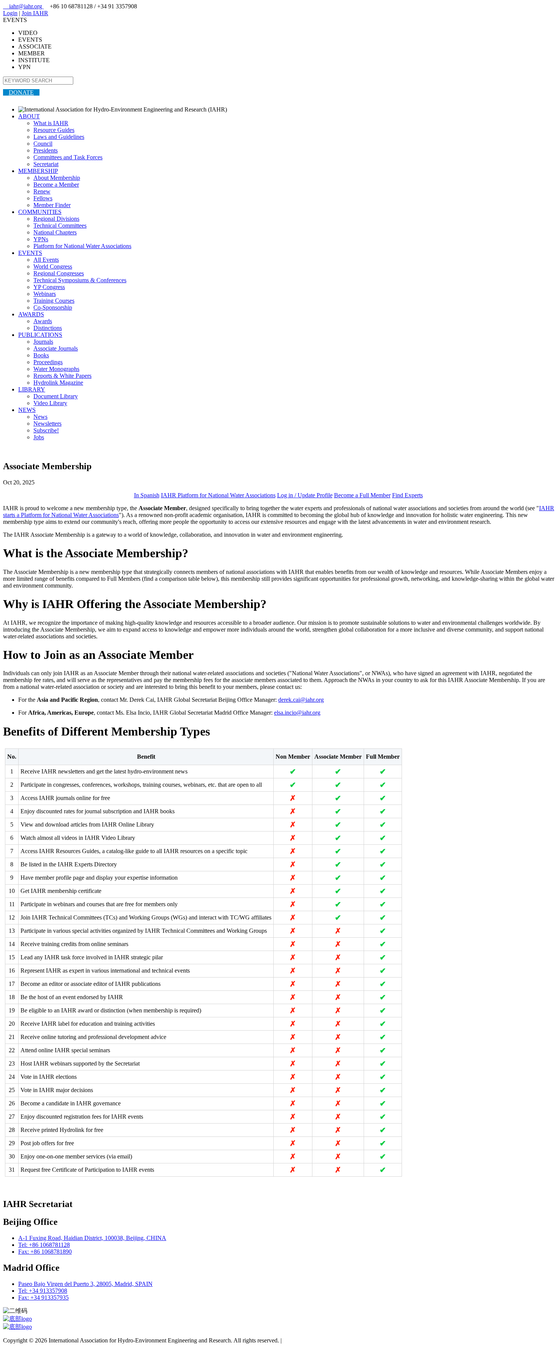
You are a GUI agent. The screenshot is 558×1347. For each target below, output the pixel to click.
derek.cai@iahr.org (301, 699)
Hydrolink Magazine (58, 382)
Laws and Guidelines (58, 137)
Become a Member (56, 184)
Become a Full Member (362, 495)
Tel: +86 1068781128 (44, 1245)
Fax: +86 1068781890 (45, 1251)
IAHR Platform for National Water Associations (218, 495)
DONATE (21, 92)
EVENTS (30, 253)
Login (10, 13)
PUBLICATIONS (40, 335)
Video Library (50, 403)
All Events (46, 259)
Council (42, 143)
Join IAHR (35, 13)
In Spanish (146, 495)
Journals (43, 341)
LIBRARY (31, 389)
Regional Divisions (56, 218)
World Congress (52, 266)
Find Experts (407, 495)
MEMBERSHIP (38, 171)
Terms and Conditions (309, 1340)
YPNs (40, 239)
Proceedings (48, 362)
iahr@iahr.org (23, 6)
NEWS (27, 410)
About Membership (56, 177)
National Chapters (55, 232)
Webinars (44, 294)
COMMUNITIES (39, 212)
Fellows (42, 198)
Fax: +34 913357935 (43, 1297)
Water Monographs (56, 369)
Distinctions (47, 328)
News (40, 416)
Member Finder (52, 205)
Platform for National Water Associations (82, 246)
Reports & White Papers (62, 376)
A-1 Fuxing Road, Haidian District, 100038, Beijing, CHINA (92, 1238)
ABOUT (29, 116)
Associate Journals (55, 348)
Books (41, 355)
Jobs (38, 437)
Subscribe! (46, 430)
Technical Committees (60, 225)
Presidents (45, 150)
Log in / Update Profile (305, 495)
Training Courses (53, 300)
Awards (42, 321)
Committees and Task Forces (67, 157)
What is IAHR (50, 123)
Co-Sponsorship (52, 307)
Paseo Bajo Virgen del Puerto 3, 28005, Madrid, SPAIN (85, 1284)
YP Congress (49, 287)
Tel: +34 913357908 (42, 1290)
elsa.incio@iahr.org (297, 712)
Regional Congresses (58, 273)
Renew (41, 191)
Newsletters (47, 423)
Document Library (55, 396)
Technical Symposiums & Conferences (79, 280)
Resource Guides (53, 130)
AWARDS (31, 314)
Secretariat (45, 164)
